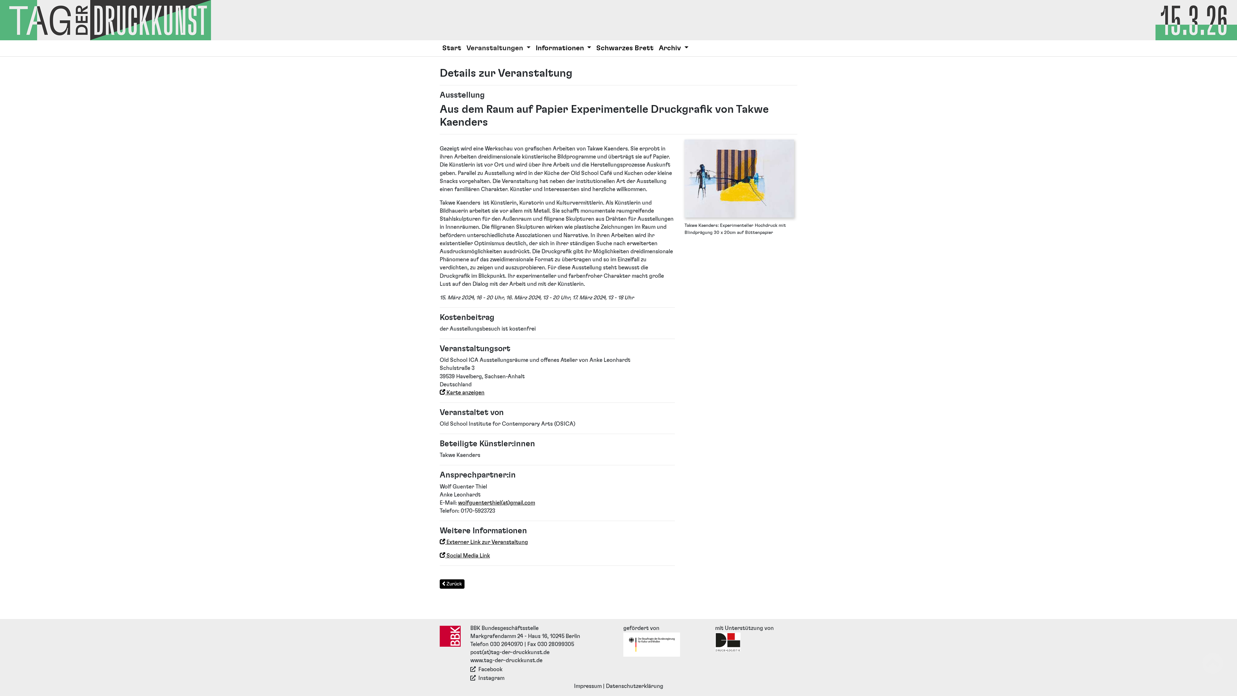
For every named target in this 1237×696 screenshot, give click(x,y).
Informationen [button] (561, 48)
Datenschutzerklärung (634, 686)
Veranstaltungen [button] (495, 48)
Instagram (491, 678)
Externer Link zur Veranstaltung (486, 542)
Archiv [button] (671, 48)
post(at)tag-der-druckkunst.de (510, 652)
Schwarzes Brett (625, 48)
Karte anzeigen (464, 392)
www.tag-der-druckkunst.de (506, 660)
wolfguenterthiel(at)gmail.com (496, 503)
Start (451, 48)
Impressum (588, 686)
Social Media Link (467, 555)
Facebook (490, 669)
